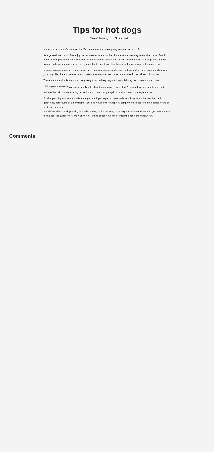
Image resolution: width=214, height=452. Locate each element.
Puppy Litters (125, 7)
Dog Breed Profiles (168, 7)
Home (89, 7)
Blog (186, 7)
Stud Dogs (104, 7)
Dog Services (143, 7)
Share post (121, 38)
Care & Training (99, 38)
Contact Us (201, 7)
